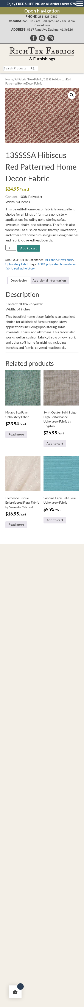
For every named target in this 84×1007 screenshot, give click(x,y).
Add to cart (28, 248)
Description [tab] (19, 280)
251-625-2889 (48, 16)
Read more (16, 434)
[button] (72, 95)
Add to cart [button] (55, 443)
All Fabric (20, 79)
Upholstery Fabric (17, 264)
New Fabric (35, 79)
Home (9, 79)
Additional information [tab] (49, 280)
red (16, 268)
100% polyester (48, 264)
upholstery (27, 268)
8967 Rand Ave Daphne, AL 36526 (50, 29)
